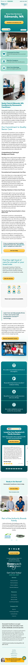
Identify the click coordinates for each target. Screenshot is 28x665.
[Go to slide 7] (16, 468)
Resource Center (14, 599)
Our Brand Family (14, 613)
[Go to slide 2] (8, 468)
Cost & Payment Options (14, 601)
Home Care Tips (14, 597)
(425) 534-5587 (23, 1)
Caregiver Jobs (23, 29)
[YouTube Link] (14, 549)
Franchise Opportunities (14, 611)
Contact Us (14, 616)
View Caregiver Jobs (14, 492)
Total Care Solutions (14, 582)
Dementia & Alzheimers (14, 587)
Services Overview (14, 580)
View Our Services (8, 278)
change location (10, 1)
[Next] (16, 540)
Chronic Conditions (14, 585)
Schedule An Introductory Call (14, 22)
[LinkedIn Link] (16, 549)
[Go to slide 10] (21, 468)
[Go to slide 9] (19, 468)
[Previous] (11, 540)
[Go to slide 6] (14, 468)
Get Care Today (14, 250)
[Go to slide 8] (18, 468)
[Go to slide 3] (9, 468)
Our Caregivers (14, 594)
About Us (14, 609)
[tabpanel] (8, 536)
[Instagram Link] (18, 549)
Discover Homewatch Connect (10, 338)
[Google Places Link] (9, 549)
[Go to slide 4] (11, 468)
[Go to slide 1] (6, 468)
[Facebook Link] (11, 549)
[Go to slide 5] (13, 468)
